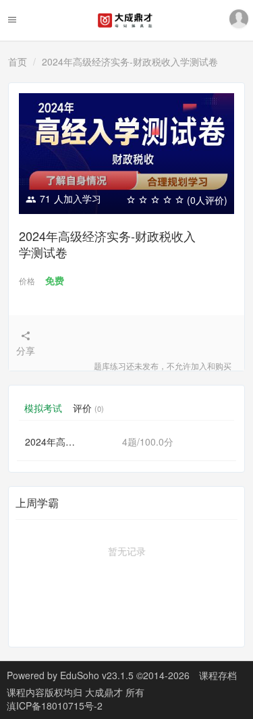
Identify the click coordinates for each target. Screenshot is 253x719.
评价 (88, 408)
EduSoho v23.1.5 (97, 675)
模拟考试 (43, 408)
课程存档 (218, 675)
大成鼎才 (105, 692)
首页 (17, 61)
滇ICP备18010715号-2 (55, 705)
